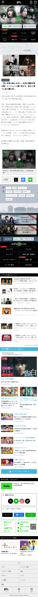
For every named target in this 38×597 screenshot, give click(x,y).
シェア (23, 180)
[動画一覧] (14, 39)
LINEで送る (30, 180)
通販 (2, 584)
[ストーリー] (24, 33)
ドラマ (8, 188)
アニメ (22, 575)
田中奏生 (9, 199)
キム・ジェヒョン (11, 195)
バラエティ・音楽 (6, 571)
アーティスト (22, 188)
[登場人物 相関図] (28, 254)
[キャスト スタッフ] (5, 39)
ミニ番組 (3, 580)
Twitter (10, 501)
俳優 (14, 188)
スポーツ (3, 575)
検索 (19, 591)
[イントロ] (14, 33)
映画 (21, 571)
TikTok (27, 501)
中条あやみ (30, 195)
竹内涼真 (9, 191)
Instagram (21, 501)
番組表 (31, 591)
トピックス (5, 80)
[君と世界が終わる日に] (19, 244)
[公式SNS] (28, 264)
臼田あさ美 (17, 191)
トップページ (6, 591)
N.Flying (21, 195)
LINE (16, 501)
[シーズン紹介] (24, 39)
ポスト (16, 180)
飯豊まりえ (26, 191)
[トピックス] (5, 33)
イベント (22, 580)
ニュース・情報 (24, 567)
